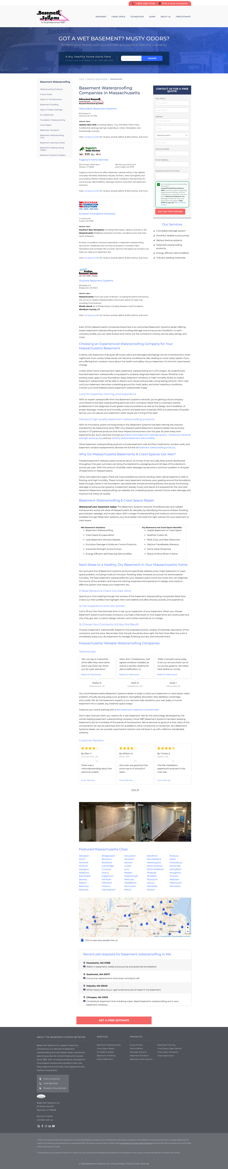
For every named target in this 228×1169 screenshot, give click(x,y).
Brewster (84, 889)
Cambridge (108, 866)
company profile (91, 137)
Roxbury (174, 856)
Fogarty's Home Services (93, 159)
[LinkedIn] (49, 1126)
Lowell (127, 866)
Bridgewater (108, 856)
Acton (82, 859)
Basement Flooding (49, 104)
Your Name (160, 98)
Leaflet (156, 936)
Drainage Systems (138, 1052)
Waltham (174, 879)
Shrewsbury (176, 862)
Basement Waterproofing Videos (52, 149)
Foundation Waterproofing (52, 120)
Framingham (108, 889)
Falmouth (107, 883)
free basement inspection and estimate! (138, 709)
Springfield (175, 869)
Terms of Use (180, 203)
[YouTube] (53, 1126)
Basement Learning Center (52, 143)
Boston (83, 883)
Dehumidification (105, 1059)
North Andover (155, 866)
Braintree (84, 886)
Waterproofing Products (51, 89)
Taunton (174, 876)
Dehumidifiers (136, 1048)
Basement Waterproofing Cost (52, 136)
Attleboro (84, 872)
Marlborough (131, 876)
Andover (83, 866)
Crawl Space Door (165, 1055)
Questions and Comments (167, 171)
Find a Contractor (51, 1079)
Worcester (175, 886)
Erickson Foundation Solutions (97, 213)
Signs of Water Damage (51, 110)
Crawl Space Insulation (167, 1052)
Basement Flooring (166, 1045)
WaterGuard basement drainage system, (145, 435)
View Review (88, 780)
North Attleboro (155, 869)
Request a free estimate (54, 1088)
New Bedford (154, 859)
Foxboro (106, 886)
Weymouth (176, 883)
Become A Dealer (45, 1116)
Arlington (84, 869)
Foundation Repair (105, 1052)
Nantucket (130, 886)
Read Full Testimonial (91, 674)
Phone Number (162, 149)
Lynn (126, 869)
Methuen (129, 879)
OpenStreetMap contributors (181, 936)
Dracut (105, 872)
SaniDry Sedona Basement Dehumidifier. (133, 438)
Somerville (175, 866)
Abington (84, 856)
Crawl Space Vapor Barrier (169, 1048)
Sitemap (145, 1163)
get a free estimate (114, 1020)
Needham (152, 856)
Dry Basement (47, 115)
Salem (173, 859)
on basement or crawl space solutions (136, 1143)
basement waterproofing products (156, 447)
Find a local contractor (175, 3)
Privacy (164, 205)
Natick (127, 889)
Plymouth (152, 879)
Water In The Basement (51, 99)
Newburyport (154, 862)
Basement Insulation (49, 130)
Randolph (152, 886)
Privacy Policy (118, 1163)
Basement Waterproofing (55, 82)
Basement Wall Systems (141, 1059)
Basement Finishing (106, 1055)
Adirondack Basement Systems (98, 108)
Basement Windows (139, 1055)
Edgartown (108, 876)
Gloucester (130, 856)
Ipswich (128, 862)
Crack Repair (46, 125)
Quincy (151, 883)
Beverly (83, 879)
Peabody (151, 872)
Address (159, 116)
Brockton (107, 859)
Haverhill (129, 859)
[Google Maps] (38, 1126)
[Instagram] (46, 1126)
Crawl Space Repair (106, 1048)
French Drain (46, 94)
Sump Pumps (136, 1045)
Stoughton (175, 872)
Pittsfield (151, 876)
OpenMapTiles (165, 936)
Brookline (107, 862)
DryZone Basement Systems (96, 280)
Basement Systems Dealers (53, 155)
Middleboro (130, 883)
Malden (128, 872)
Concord (106, 869)
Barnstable (85, 876)
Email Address (161, 160)
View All (135, 789)
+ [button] (188, 927)
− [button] (188, 931)
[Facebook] (42, 1126)
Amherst (83, 862)
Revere (151, 889)
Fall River (106, 879)
